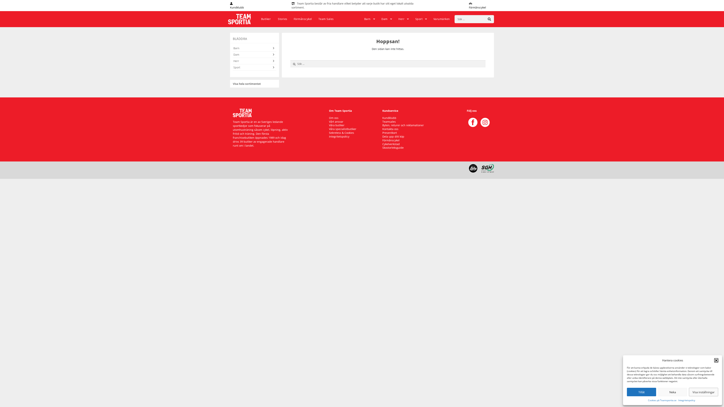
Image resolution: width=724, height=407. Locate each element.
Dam (384, 19)
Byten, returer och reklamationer (403, 125)
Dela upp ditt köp (393, 136)
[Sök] (489, 19)
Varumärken (441, 19)
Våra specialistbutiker (342, 129)
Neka (672, 392)
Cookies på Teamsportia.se (662, 400)
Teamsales (389, 121)
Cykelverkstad (391, 144)
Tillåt (641, 392)
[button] (716, 360)
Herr (401, 19)
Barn (367, 19)
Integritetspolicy (686, 400)
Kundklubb (389, 118)
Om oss (333, 118)
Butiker (266, 19)
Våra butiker (336, 125)
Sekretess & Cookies (341, 133)
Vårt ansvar (336, 121)
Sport (419, 19)
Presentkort (389, 133)
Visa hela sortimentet (247, 84)
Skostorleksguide (393, 147)
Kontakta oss (390, 129)
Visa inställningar (704, 392)
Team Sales (326, 19)
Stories (282, 19)
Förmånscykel (303, 19)
